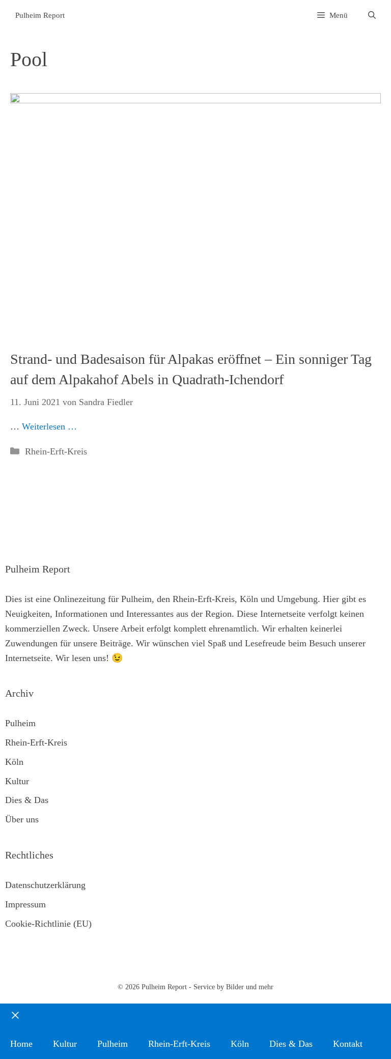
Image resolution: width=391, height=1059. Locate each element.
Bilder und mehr (249, 987)
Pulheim (20, 723)
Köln (14, 762)
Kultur (17, 781)
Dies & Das (26, 800)
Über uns (22, 819)
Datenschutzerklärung (45, 885)
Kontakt (347, 1044)
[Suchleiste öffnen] (372, 15)
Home (21, 1044)
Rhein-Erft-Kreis (56, 451)
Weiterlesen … (49, 426)
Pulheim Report (40, 15)
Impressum (25, 904)
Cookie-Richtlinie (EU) (48, 924)
